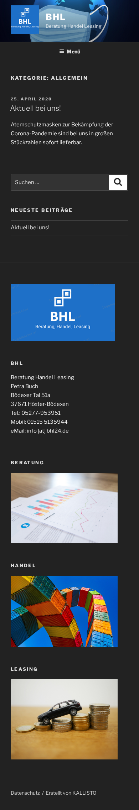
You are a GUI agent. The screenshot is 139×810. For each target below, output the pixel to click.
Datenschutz (25, 793)
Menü (73, 51)
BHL (56, 17)
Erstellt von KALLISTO (71, 793)
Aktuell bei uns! (35, 108)
